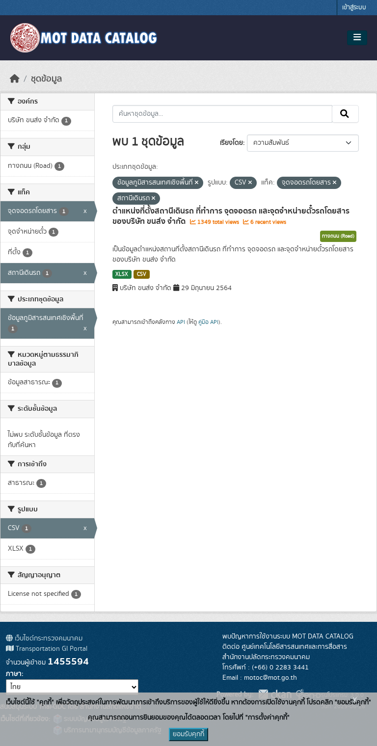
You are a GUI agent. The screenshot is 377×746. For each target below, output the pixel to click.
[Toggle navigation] (357, 37)
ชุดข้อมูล (46, 79)
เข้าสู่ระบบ (354, 7)
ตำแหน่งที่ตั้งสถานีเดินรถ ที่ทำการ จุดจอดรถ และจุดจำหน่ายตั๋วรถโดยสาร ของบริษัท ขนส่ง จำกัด (231, 216)
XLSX (121, 274)
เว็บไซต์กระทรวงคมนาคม (47, 638)
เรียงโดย (231, 143)
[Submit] (345, 114)
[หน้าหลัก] (15, 79)
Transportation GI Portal (50, 649)
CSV (141, 274)
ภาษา (14, 674)
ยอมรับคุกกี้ (188, 734)
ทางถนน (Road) (338, 236)
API (181, 322)
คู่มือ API (208, 322)
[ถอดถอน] (196, 183)
